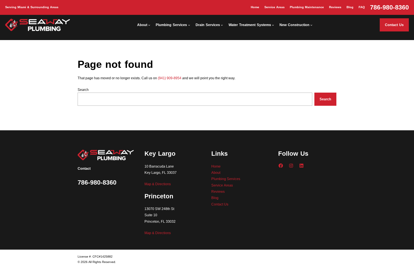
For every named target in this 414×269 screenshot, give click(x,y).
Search (83, 89)
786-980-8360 (389, 7)
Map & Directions (157, 183)
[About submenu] (149, 25)
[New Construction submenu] (311, 25)
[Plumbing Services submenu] (189, 25)
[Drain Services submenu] (222, 25)
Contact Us (394, 25)
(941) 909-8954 (169, 77)
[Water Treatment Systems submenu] (273, 25)
